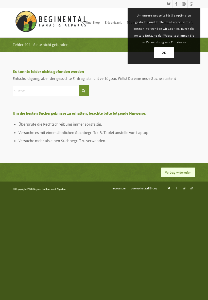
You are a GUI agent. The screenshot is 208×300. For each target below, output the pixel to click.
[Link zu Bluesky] (168, 4)
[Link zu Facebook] (176, 4)
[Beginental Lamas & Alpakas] (51, 22)
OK (164, 52)
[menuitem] (91, 22)
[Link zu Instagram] (183, 4)
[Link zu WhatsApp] (191, 4)
